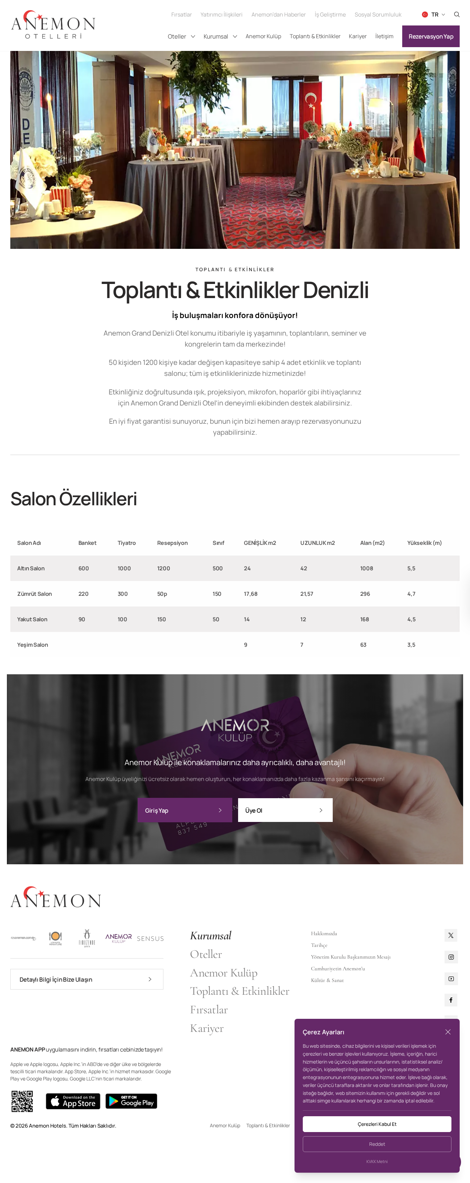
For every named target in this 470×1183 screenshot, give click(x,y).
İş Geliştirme (330, 14)
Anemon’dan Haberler (279, 14)
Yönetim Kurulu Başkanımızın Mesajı (351, 956)
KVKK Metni (377, 1161)
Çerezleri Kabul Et (377, 1124)
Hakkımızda (324, 933)
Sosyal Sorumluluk (378, 14)
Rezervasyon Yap (431, 36)
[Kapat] (448, 1031)
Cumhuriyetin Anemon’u (338, 968)
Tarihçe (319, 945)
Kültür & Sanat (327, 980)
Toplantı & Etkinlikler (315, 36)
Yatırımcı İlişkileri (222, 14)
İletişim (384, 36)
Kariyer (358, 36)
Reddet (377, 1144)
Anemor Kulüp (263, 36)
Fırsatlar (181, 14)
